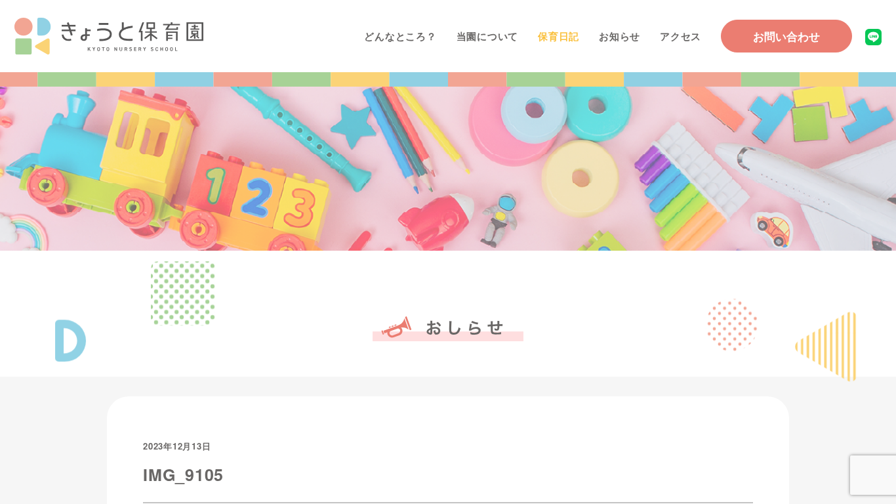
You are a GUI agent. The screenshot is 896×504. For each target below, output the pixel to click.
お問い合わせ (786, 36)
